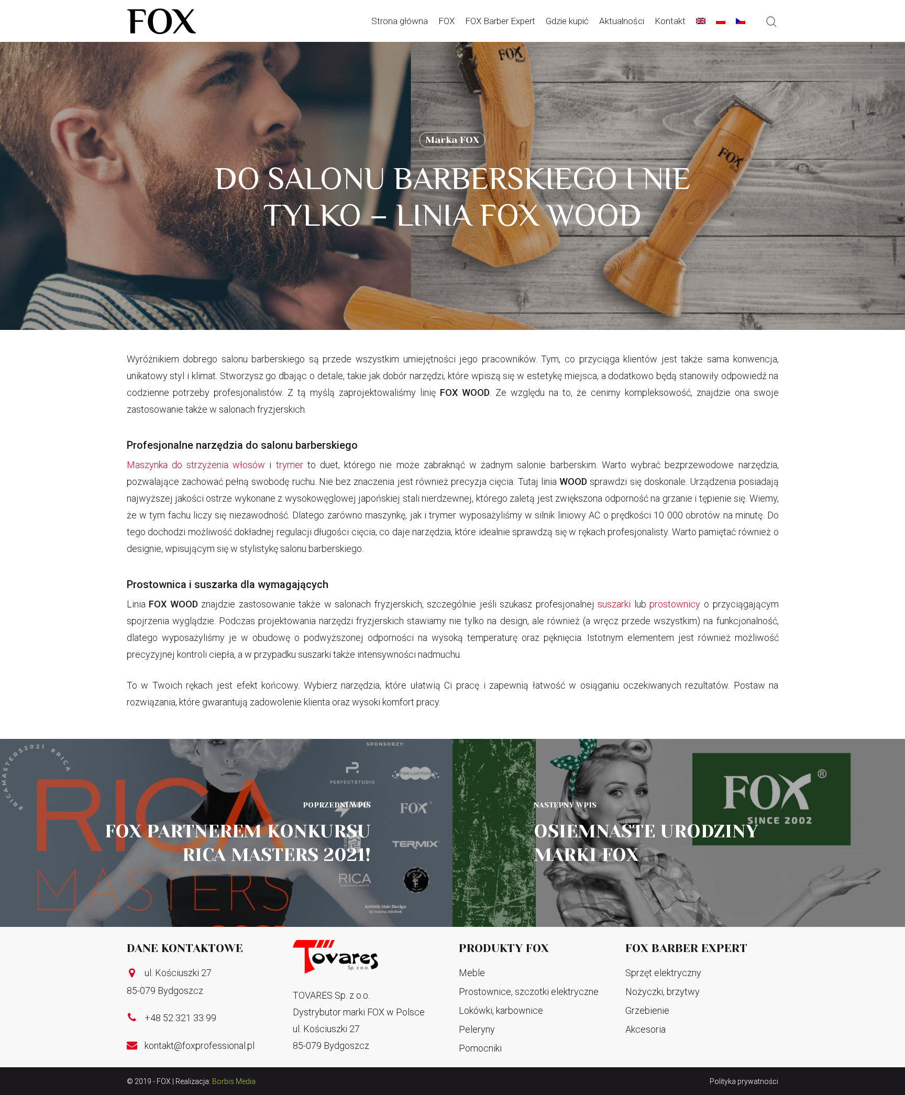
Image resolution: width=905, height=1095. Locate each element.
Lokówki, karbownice (501, 1010)
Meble (472, 972)
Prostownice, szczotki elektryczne (529, 991)
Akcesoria (645, 1029)
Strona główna (399, 21)
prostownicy (674, 604)
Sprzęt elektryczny (663, 972)
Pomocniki (480, 1048)
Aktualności (621, 21)
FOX (446, 21)
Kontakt (670, 21)
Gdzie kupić (567, 21)
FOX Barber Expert (500, 21)
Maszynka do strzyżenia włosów (196, 464)
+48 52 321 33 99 (180, 1017)
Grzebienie (647, 1010)
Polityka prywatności (744, 1081)
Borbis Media (234, 1081)
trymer (289, 464)
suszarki (614, 604)
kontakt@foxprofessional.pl (200, 1045)
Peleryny (477, 1029)
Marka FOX (452, 140)
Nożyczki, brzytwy (662, 991)
